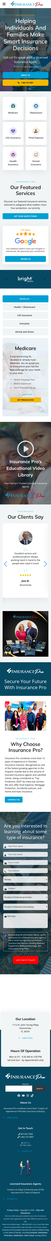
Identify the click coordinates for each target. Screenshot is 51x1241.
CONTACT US (14, 799)
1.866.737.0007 (26, 1137)
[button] (26, 75)
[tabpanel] (26, 377)
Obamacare (36, 112)
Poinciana (8, 1235)
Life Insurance (13, 137)
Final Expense (36, 137)
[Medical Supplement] (20, 383)
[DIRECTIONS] (25, 1038)
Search (25, 1084)
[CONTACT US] (24, 1151)
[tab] (25, 298)
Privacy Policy (13, 1210)
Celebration (18, 1235)
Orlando (33, 1232)
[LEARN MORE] (10, 1117)
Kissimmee (42, 1232)
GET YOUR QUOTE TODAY (25, 216)
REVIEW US (25, 259)
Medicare (13, 112)
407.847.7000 (26, 1134)
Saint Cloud (29, 1235)
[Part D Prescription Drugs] (23, 387)
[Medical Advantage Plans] (22, 379)
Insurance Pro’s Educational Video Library (25, 468)
